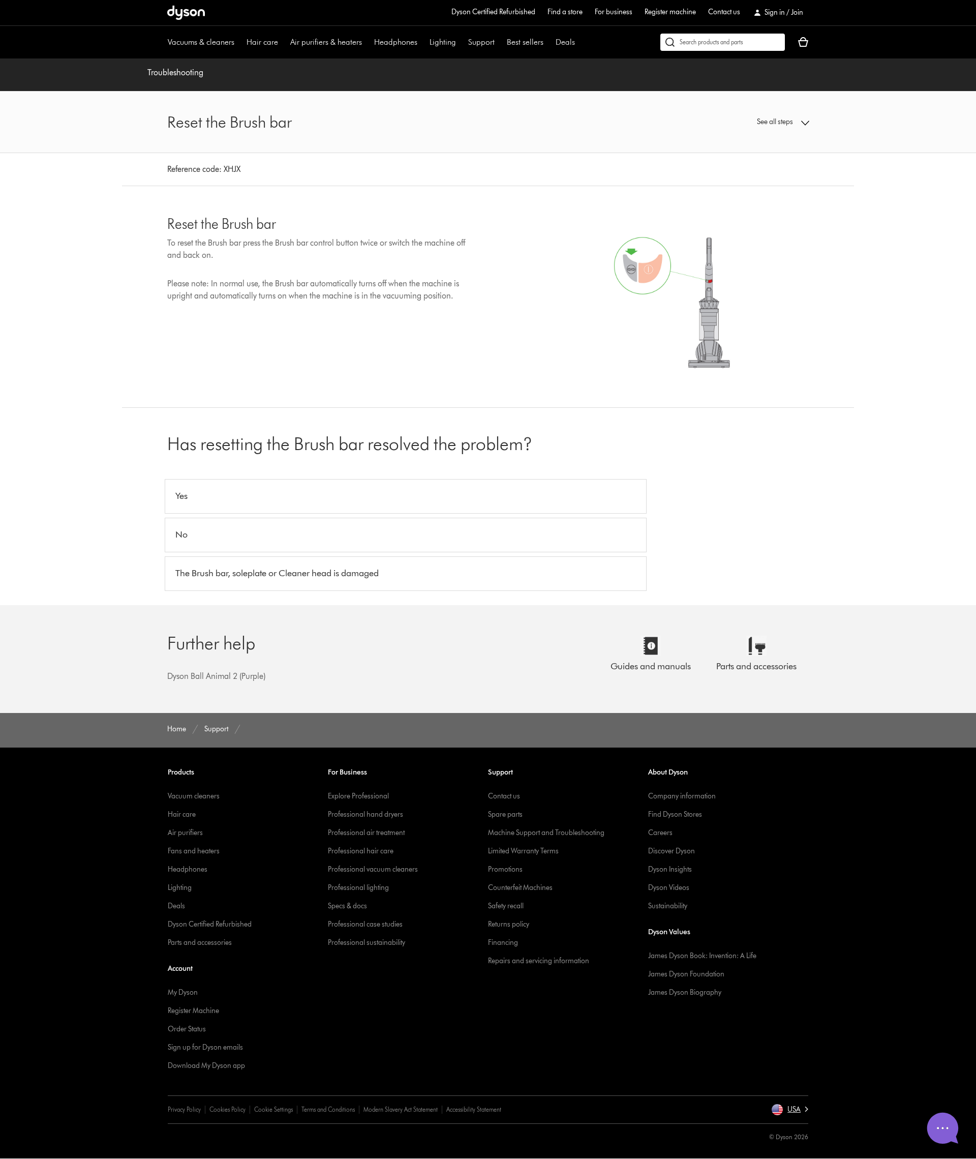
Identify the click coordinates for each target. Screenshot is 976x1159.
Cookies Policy (227, 1109)
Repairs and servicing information (538, 961)
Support (481, 42)
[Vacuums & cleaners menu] (239, 42)
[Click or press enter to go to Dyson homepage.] (186, 13)
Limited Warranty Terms (523, 851)
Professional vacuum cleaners (373, 869)
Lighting (443, 42)
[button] (735, 122)
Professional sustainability (366, 942)
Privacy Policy (184, 1109)
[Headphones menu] (422, 42)
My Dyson (183, 992)
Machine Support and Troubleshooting (546, 832)
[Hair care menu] (283, 42)
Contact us (724, 12)
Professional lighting (358, 887)
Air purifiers (185, 832)
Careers (660, 832)
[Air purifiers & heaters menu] (367, 42)
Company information (682, 796)
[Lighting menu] (461, 42)
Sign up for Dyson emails (205, 1047)
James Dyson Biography (684, 992)
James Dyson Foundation (686, 974)
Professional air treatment (366, 832)
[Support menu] (500, 42)
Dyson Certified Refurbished (493, 12)
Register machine (670, 12)
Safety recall (506, 906)
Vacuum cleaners (194, 796)
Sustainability (667, 906)
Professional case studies (365, 924)
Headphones (395, 42)
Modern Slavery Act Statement (400, 1109)
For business (613, 12)
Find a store (565, 12)
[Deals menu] (580, 42)
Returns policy (508, 924)
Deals (565, 42)
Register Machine (193, 1010)
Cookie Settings (273, 1109)
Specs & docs (347, 906)
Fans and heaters (194, 851)
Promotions (505, 869)
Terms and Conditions (328, 1109)
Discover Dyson (671, 851)
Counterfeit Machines (520, 887)
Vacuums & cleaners (201, 42)
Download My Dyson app (206, 1065)
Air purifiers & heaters (326, 42)
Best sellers (525, 42)
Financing (503, 942)
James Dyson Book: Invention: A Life (702, 956)
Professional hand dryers (365, 814)
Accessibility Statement (473, 1109)
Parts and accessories (200, 942)
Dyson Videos (668, 887)
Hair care (262, 42)
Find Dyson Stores (675, 814)
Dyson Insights (670, 869)
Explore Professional (358, 796)
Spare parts (505, 814)
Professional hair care (360, 851)
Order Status (187, 1029)
